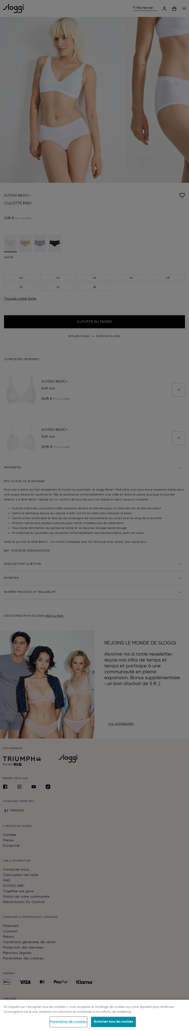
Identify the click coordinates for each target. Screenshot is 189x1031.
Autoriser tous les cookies (113, 1021)
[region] (94, 1015)
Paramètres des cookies (68, 1021)
